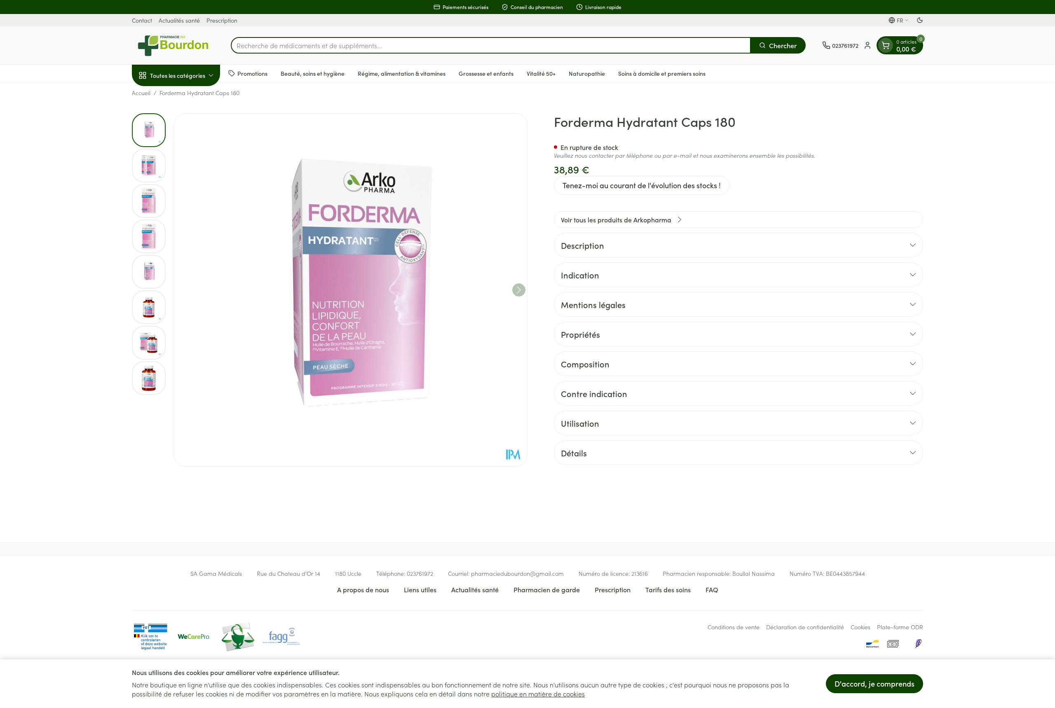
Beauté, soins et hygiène (313, 73)
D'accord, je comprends (874, 683)
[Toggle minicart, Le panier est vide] (885, 45)
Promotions (252, 73)
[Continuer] (518, 290)
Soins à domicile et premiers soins (662, 73)
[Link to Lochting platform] (918, 644)
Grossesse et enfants (486, 73)
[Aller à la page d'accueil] (173, 45)
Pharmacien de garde (546, 589)
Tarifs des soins (668, 589)
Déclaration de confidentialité (805, 627)
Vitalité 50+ (541, 73)
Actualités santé (179, 20)
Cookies (860, 627)
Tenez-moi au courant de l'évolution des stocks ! (642, 185)
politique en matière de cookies (538, 693)
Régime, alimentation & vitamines (401, 73)
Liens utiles (420, 589)
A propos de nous (363, 589)
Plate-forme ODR (900, 627)
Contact (142, 20)
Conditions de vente (734, 627)
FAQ (712, 589)
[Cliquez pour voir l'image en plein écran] (350, 290)
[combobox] (491, 45)
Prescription (221, 20)
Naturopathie (587, 73)
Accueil (141, 93)
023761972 (420, 573)
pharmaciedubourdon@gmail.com (517, 573)
